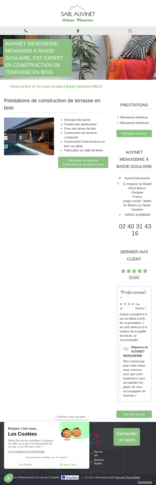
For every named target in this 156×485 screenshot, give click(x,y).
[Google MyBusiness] (96, 436)
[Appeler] (26, 30)
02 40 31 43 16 (135, 230)
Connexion (145, 482)
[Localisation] (78, 30)
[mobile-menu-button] (130, 31)
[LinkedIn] (91, 444)
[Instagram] (97, 444)
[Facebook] (90, 436)
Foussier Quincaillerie (127, 477)
